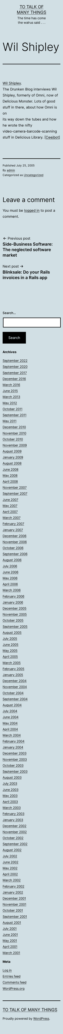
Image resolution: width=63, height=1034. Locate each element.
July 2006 (10, 566)
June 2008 (10, 469)
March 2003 (12, 808)
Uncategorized (33, 175)
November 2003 (15, 759)
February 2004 (13, 741)
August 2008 (12, 463)
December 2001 (14, 898)
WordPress (41, 1018)
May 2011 (9, 421)
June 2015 (10, 391)
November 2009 (15, 445)
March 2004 (12, 735)
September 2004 (15, 699)
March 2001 (11, 953)
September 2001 (15, 916)
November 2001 (14, 904)
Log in (7, 970)
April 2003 (10, 802)
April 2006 (10, 584)
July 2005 (10, 638)
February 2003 (13, 814)
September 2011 (14, 415)
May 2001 (10, 940)
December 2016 (14, 379)
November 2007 (15, 487)
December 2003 (14, 753)
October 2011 (12, 409)
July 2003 (10, 783)
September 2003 (15, 771)
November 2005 (15, 614)
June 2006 (10, 572)
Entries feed (11, 976)
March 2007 (11, 518)
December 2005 (14, 608)
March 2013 (11, 397)
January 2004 (13, 747)
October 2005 (13, 620)
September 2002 (15, 844)
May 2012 (10, 403)
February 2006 (13, 596)
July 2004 (10, 711)
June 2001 (10, 934)
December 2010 (14, 427)
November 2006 (15, 542)
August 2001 (12, 922)
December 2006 (14, 536)
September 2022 (15, 360)
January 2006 (13, 602)
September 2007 (15, 493)
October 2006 (13, 548)
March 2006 (12, 590)
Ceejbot (52, 137)
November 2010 (14, 433)
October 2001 (13, 910)
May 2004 (10, 723)
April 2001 (10, 946)
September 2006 (15, 554)
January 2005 (13, 675)
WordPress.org (13, 988)
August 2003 (12, 777)
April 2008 (10, 481)
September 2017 (15, 373)
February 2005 (13, 669)
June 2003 (10, 790)
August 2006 (12, 560)
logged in (32, 210)
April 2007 (10, 512)
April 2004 (10, 729)
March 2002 (12, 880)
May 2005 (10, 650)
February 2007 (13, 524)
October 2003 (13, 765)
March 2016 (11, 385)
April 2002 (10, 874)
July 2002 (10, 856)
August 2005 (12, 632)
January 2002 (13, 892)
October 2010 (13, 439)
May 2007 (10, 506)
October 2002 (13, 838)
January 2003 (13, 820)
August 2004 (12, 705)
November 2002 (15, 832)
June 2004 (11, 717)
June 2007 (10, 500)
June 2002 (10, 862)
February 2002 (13, 886)
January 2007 (13, 530)
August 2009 (12, 451)
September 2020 (15, 366)
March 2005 (12, 663)
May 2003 (10, 796)
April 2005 (10, 656)
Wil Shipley (12, 83)
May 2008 (10, 475)
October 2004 (13, 693)
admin (11, 170)
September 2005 (15, 626)
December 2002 (14, 826)
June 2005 (10, 644)
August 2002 (12, 850)
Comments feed (14, 982)
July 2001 (10, 928)
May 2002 (10, 868)
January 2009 (13, 457)
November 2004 (15, 687)
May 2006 (10, 578)
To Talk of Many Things (30, 1009)
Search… (9, 313)
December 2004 (15, 681)
